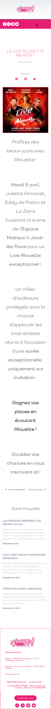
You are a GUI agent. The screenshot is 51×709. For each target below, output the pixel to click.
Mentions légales (16, 682)
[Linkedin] (13, 24)
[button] (16, 79)
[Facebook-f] (5, 24)
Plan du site (35, 682)
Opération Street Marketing (22, 588)
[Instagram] (9, 24)
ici (36, 472)
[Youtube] (17, 24)
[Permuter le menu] (36, 25)
